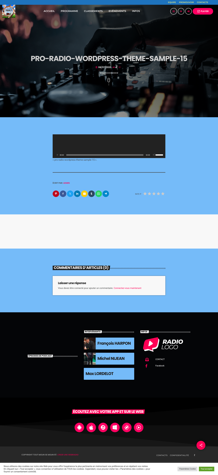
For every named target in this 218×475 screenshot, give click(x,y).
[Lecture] (57, 155)
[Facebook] (212, 2)
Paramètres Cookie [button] (187, 469)
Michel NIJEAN (110, 358)
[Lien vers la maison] (8, 11)
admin (66, 183)
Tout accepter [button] (207, 469)
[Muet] (154, 155)
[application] (109, 146)
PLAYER (203, 11)
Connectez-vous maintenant (127, 288)
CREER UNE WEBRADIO (67, 454)
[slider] (160, 154)
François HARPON (114, 343)
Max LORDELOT (99, 373)
